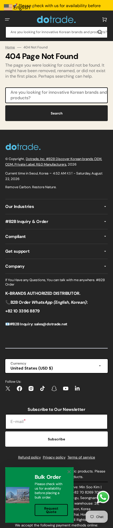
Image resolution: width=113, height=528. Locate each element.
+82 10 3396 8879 (22, 311)
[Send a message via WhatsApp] (103, 497)
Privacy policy (54, 457)
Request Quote (51, 510)
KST (70, 173)
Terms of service (81, 457)
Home (10, 47)
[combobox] (56, 32)
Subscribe (56, 439)
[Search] (101, 32)
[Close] (69, 472)
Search (57, 113)
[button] (7, 19)
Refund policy (29, 457)
